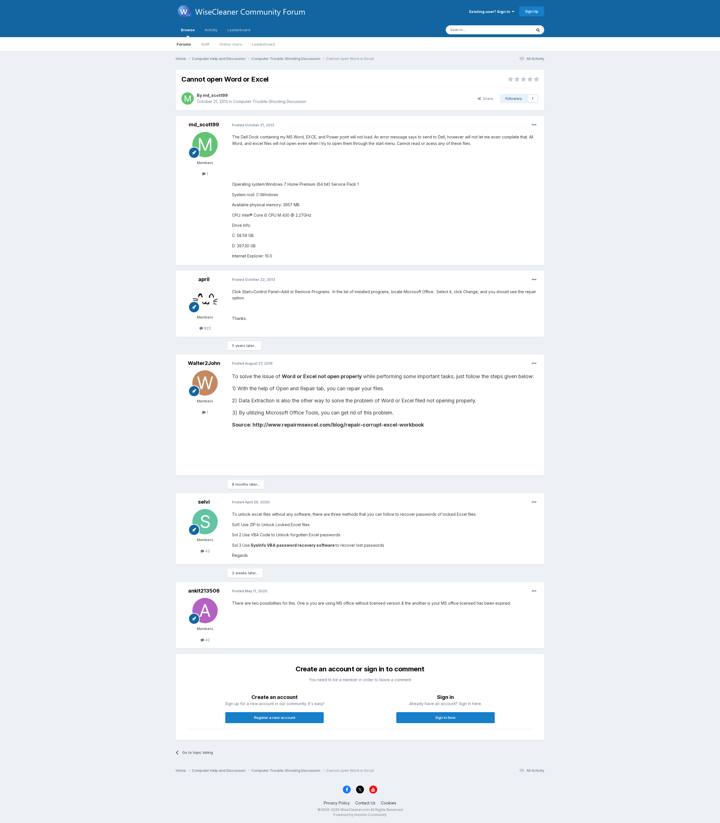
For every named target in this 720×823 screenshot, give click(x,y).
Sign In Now (445, 717)
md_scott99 (215, 95)
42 (207, 551)
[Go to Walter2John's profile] (205, 383)
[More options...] (534, 125)
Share (487, 98)
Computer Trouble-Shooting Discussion (269, 101)
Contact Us (365, 802)
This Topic (515, 30)
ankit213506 (204, 591)
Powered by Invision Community (360, 815)
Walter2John (204, 363)
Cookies (388, 802)
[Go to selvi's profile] (205, 521)
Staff (205, 44)
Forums (184, 44)
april (204, 279)
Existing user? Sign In (490, 11)
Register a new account (274, 717)
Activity (211, 30)
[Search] (538, 29)
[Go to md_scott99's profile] (187, 98)
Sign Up (531, 11)
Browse (188, 30)
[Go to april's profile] (205, 299)
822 (207, 328)
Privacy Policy (337, 802)
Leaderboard (263, 44)
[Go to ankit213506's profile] (205, 610)
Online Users (230, 44)
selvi (204, 502)
